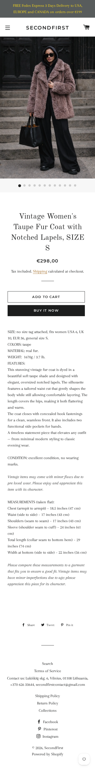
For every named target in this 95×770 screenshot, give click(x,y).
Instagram (50, 736)
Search (47, 663)
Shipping (40, 271)
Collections (47, 710)
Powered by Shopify (47, 754)
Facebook (50, 722)
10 (65, 185)
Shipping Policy (47, 696)
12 (75, 185)
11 (70, 185)
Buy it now (46, 310)
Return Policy (47, 703)
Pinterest (50, 729)
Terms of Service (47, 671)
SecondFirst (47, 28)
